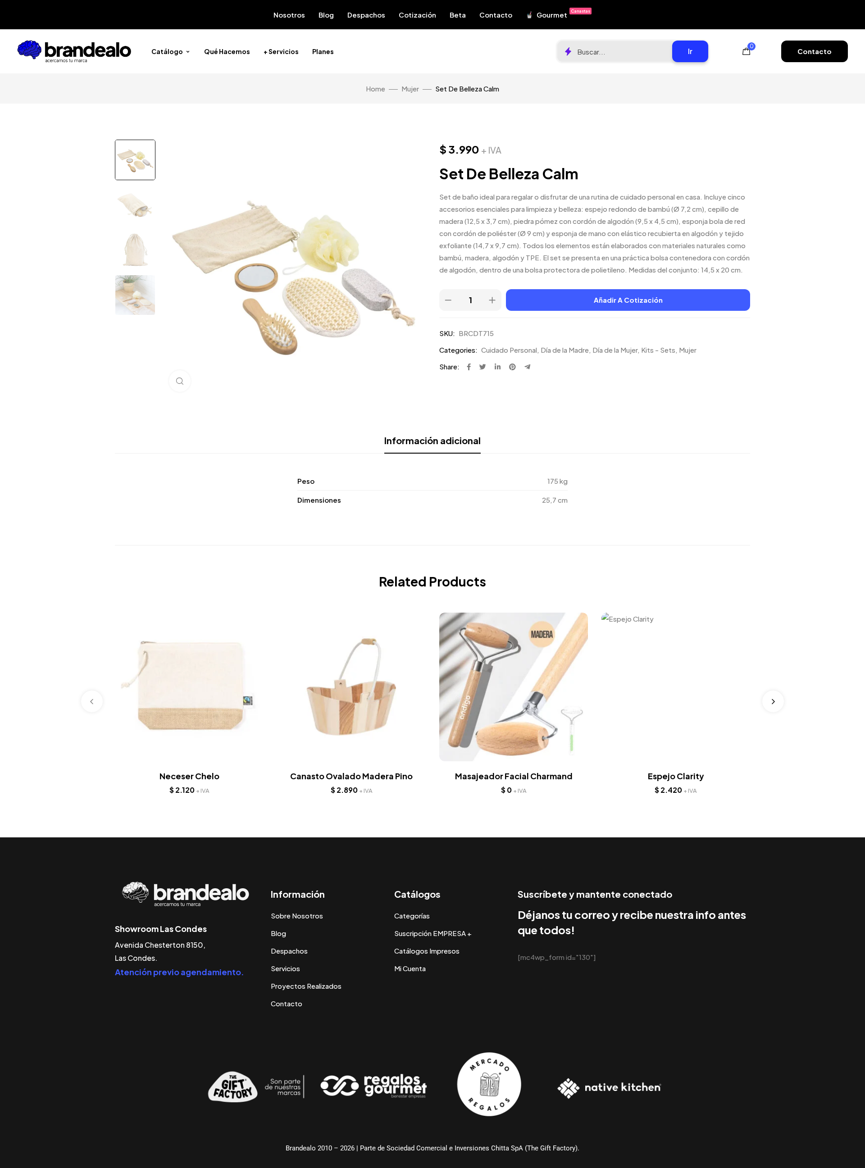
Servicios (285, 968)
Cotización (417, 14)
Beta (458, 14)
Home (375, 88)
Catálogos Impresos (427, 950)
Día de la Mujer (614, 349)
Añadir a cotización (628, 299)
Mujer (410, 88)
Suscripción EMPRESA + (433, 933)
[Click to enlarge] (180, 381)
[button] (814, 51)
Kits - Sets (658, 349)
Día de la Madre (565, 349)
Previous (92, 701)
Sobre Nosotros (297, 915)
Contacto (495, 14)
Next (773, 701)
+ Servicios (281, 51)
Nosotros (289, 14)
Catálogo (167, 51)
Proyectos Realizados (306, 986)
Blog (326, 14)
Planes (323, 51)
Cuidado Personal (509, 349)
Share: (449, 366)
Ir (690, 51)
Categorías (412, 915)
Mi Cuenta (410, 968)
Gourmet (563, 14)
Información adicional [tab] (432, 440)
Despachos (366, 14)
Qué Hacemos (227, 51)
